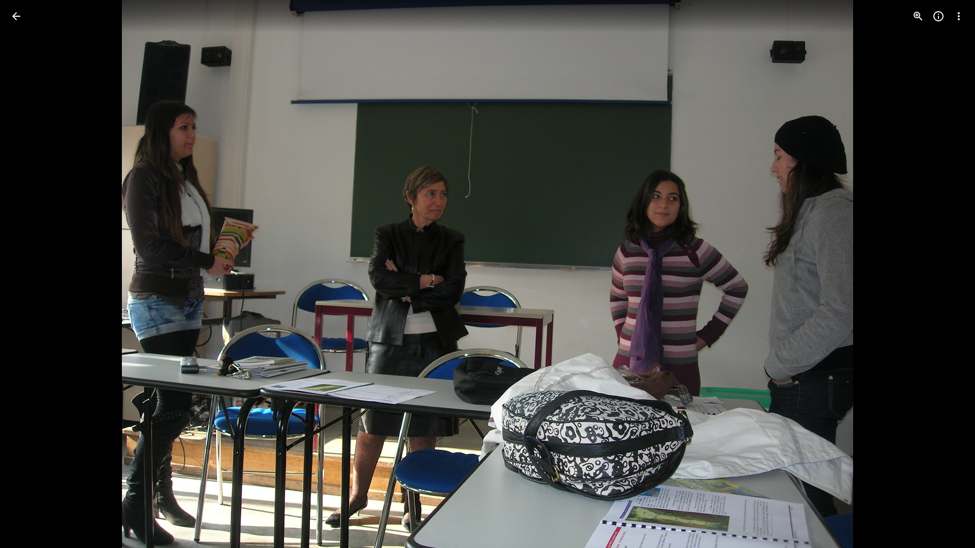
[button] (28, 274)
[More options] (959, 16)
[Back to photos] (16, 16)
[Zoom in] (918, 16)
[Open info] (938, 16)
